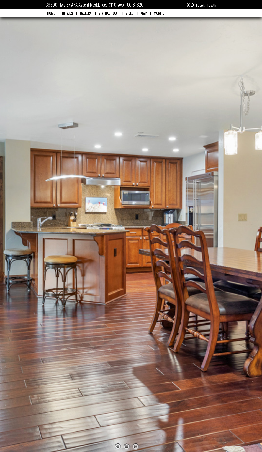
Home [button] (51, 13)
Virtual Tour (109, 13)
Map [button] (144, 13)
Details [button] (67, 13)
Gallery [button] (86, 13)
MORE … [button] (159, 13)
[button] (108, 13)
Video (129, 13)
